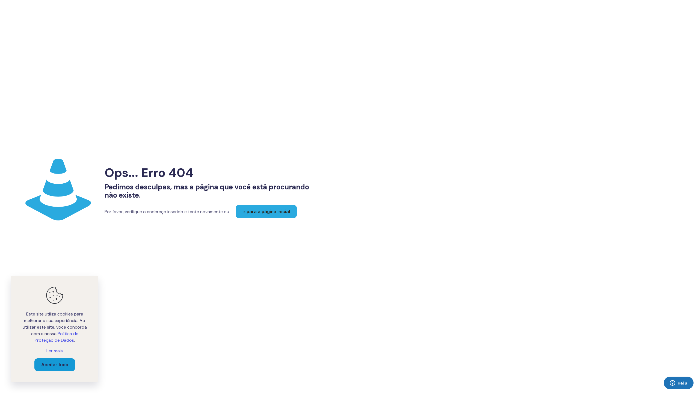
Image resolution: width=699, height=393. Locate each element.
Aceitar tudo (54, 364)
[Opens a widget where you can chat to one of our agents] (679, 383)
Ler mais (54, 351)
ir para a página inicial (266, 211)
